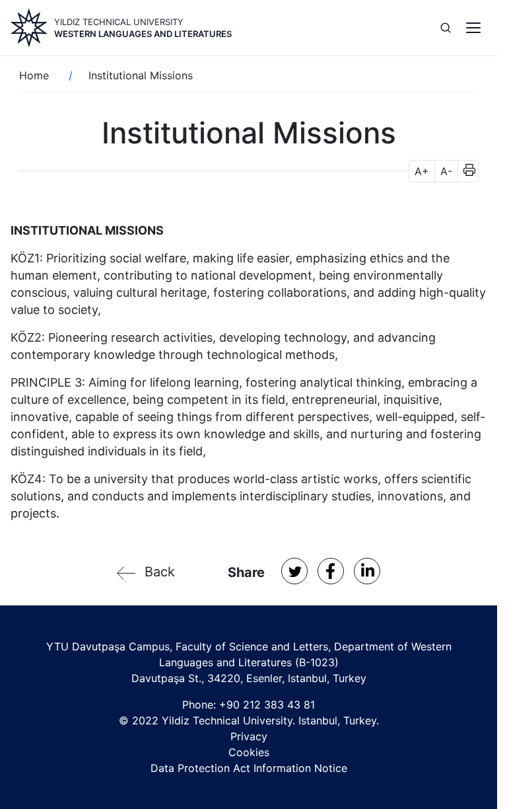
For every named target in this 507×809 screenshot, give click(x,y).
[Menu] (473, 28)
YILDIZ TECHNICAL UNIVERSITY (119, 22)
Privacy (248, 736)
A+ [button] (422, 171)
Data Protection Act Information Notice (249, 768)
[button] (465, 171)
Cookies (248, 752)
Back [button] (160, 572)
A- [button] (446, 171)
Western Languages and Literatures (143, 33)
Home (34, 75)
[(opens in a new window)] (294, 571)
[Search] (445, 28)
